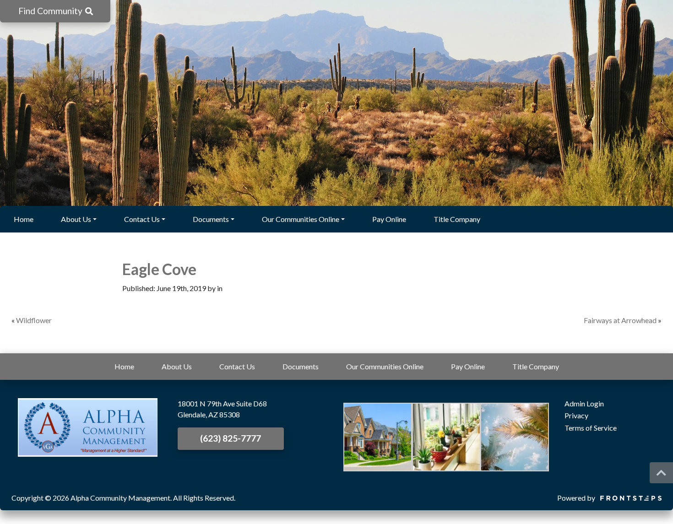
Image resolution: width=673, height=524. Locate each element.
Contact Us (142, 219)
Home (23, 219)
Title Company (457, 219)
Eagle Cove (159, 269)
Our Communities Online (300, 219)
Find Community (51, 10)
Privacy (576, 415)
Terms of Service (590, 427)
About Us (76, 219)
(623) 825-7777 (230, 438)
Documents (211, 219)
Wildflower (34, 320)
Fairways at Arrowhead (620, 320)
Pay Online (389, 219)
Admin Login (584, 403)
